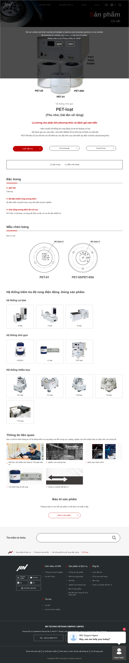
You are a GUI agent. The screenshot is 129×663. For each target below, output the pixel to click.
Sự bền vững (50, 576)
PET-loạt (85, 552)
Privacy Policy (67, 38)
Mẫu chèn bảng (73, 164)
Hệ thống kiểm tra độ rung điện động (65, 552)
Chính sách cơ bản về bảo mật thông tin (74, 651)
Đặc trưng (56, 164)
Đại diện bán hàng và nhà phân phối (78, 594)
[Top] (10, 552)
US (34, 583)
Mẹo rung (95, 580)
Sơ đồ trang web (97, 651)
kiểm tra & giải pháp (76, 576)
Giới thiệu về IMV (53, 566)
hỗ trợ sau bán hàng (99, 576)
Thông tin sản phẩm (41, 552)
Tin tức (48, 599)
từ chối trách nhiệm (50, 651)
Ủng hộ (95, 566)
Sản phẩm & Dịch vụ (23, 552)
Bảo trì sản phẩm (75, 589)
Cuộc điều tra (97, 572)
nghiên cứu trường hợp (77, 585)
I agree (59, 44)
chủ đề (47, 605)
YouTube (35, 577)
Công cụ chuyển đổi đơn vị (102, 585)
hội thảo (72, 580)
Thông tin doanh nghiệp (54, 572)
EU (21, 583)
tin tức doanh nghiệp (52, 609)
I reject (70, 44)
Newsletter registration (30, 588)
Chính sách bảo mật (33, 651)
